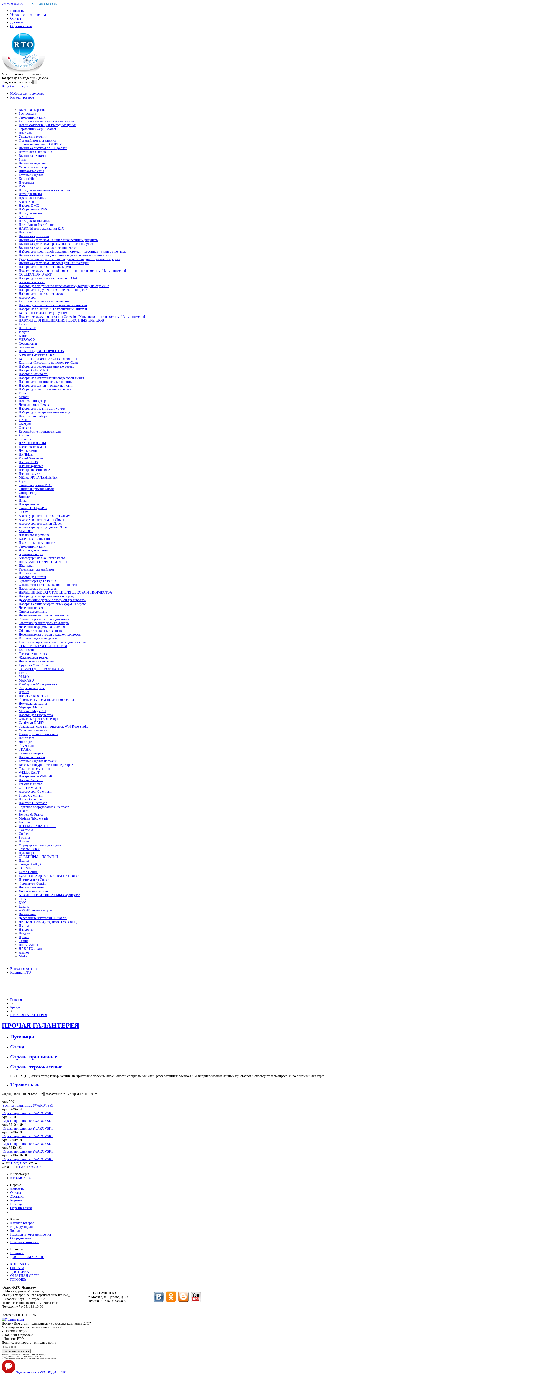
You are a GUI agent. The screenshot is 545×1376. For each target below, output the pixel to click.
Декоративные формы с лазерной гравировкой (52, 600)
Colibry (24, 833)
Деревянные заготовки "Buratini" (43, 918)
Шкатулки (26, 132)
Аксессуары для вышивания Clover (44, 516)
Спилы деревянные (33, 611)
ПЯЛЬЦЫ (26, 454)
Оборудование (20, 1238)
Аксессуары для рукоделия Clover (43, 527)
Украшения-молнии (33, 136)
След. (24, 1163)
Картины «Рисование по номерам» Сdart (48, 362)
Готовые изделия (31, 175)
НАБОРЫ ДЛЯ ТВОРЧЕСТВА (41, 351)
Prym (22, 159)
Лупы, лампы (28, 450)
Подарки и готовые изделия (30, 1234)
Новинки (17, 1253)
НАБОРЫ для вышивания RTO (42, 228)
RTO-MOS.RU (20, 1178)
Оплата (15, 18)
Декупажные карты (33, 703)
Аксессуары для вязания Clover (41, 519)
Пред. (15, 1163)
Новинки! (26, 232)
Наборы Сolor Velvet (33, 370)
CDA (22, 899)
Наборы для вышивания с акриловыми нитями (53, 305)
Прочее (24, 692)
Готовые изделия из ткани (38, 761)
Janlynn (24, 332)
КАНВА (25, 420)
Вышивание (27, 914)
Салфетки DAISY (31, 722)
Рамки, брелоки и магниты (38, 734)
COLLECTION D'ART (35, 274)
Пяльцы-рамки (29, 473)
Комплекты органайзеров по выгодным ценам (52, 642)
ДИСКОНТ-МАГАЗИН (27, 1257)
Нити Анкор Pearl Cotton (36, 224)
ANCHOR (26, 217)
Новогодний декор (32, 401)
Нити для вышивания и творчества (44, 190)
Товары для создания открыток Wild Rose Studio (53, 726)
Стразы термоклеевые (36, 1067)
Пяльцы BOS (28, 462)
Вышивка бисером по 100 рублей (43, 148)
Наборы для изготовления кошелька (45, 389)
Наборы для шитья (32, 577)
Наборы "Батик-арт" (33, 374)
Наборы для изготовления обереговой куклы (51, 378)
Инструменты (29, 504)
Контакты (17, 11)
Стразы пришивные (33, 1057)
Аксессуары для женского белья (42, 558)
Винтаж (24, 496)
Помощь (16, 1204)
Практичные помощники (37, 542)
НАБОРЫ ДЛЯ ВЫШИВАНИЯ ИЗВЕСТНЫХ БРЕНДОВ (61, 320)
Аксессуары (27, 201)
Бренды (15, 1007)
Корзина (16, 1200)
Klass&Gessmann (31, 458)
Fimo (22, 393)
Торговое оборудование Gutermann (44, 807)
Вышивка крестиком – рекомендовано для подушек (56, 244)
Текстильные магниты (35, 768)
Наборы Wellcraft (31, 780)
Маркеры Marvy (30, 707)
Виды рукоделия (22, 1227)
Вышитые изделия (32, 163)
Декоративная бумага (34, 404)
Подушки (26, 933)
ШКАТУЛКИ (28, 945)
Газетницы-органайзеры (36, 569)
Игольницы (27, 573)
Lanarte (24, 906)
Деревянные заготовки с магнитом (44, 615)
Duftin (23, 336)
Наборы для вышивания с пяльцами (45, 267)
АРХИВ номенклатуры (36, 910)
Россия (24, 435)
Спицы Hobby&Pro (33, 508)
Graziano (25, 427)
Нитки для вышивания (35, 152)
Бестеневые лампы (32, 447)
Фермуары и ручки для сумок (40, 845)
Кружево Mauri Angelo (35, 665)
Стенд (17, 1047)
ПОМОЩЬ (18, 1279)
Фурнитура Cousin (32, 883)
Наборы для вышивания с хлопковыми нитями (53, 309)
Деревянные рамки (32, 607)
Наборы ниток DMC (34, 209)
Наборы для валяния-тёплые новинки (46, 381)
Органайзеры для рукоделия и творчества (49, 584)
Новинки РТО (20, 972)
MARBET (26, 531)
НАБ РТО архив (31, 948)
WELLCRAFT (29, 772)
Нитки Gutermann (31, 799)
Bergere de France (31, 814)
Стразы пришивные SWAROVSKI (28, 1113)
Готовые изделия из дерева (38, 638)
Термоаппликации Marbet (37, 129)
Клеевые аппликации (34, 539)
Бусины (24, 837)
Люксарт (25, 742)
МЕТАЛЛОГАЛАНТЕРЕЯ (38, 477)
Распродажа (27, 113)
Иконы (24, 860)
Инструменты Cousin (34, 879)
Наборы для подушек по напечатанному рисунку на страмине (64, 286)
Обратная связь (21, 26)
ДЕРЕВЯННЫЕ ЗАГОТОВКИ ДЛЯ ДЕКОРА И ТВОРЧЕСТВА (65, 592)
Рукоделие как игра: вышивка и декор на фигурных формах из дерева (69, 259)
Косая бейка (27, 178)
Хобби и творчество (33, 891)
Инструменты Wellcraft (35, 776)
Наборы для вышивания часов (41, 293)
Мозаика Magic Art (32, 711)
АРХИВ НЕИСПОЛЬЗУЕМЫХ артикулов (49, 895)
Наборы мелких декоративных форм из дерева (52, 604)
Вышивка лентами (32, 155)
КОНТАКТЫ (20, 1264)
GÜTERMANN (30, 788)
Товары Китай (29, 849)
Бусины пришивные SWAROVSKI (28, 1105)
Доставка (17, 22)
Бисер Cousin (28, 872)
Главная (16, 999)
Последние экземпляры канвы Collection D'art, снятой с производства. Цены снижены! (82, 316)
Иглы (23, 500)
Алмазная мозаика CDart (36, 355)
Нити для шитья (30, 194)
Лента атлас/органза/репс (37, 661)
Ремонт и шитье (30, 784)
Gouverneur (27, 347)
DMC (23, 186)
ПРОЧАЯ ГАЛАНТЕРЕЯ (37, 826)
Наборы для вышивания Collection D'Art (48, 278)
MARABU (26, 680)
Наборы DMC (29, 205)
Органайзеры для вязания (37, 140)
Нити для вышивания (34, 221)
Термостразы (25, 1084)
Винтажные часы (31, 171)
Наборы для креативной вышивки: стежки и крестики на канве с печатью (72, 251)
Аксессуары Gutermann (35, 791)
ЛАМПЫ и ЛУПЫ (32, 443)
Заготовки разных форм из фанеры (44, 623)
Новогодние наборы (33, 416)
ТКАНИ (25, 749)
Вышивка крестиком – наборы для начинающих (54, 263)
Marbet (23, 956)
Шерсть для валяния (33, 696)
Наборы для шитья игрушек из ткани (46, 385)
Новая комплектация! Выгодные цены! (47, 125)
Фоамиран (26, 745)
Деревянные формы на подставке (43, 627)
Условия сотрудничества (28, 14)
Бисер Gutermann (31, 795)
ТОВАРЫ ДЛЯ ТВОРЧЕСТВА (41, 669)
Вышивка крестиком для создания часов (48, 247)
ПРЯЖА (25, 810)
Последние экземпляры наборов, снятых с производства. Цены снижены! (72, 270)
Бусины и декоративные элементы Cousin (49, 876)
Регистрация (19, 86)
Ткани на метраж (31, 753)
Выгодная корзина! (33, 110)
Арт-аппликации (31, 554)
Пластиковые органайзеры (38, 588)
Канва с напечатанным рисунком (43, 313)
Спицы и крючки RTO (35, 485)
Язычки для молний (33, 550)
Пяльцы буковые (31, 466)
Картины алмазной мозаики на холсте (46, 121)
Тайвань (25, 439)
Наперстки (26, 929)
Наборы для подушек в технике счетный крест (53, 290)
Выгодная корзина (23, 968)
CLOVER (26, 512)
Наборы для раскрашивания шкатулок (46, 412)
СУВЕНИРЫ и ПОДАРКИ (38, 856)
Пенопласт (26, 738)
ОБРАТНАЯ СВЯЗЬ (24, 1275)
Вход (5, 86)
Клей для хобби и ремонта (38, 684)
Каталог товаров (22, 97)
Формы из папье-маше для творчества (46, 699)
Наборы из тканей (32, 757)
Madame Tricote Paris (33, 818)
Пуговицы (26, 182)
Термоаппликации (32, 117)
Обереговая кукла (32, 688)
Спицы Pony (28, 493)
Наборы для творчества (27, 93)
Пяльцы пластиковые (34, 470)
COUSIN (25, 868)
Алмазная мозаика (32, 282)
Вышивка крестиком (34, 236)
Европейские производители (40, 431)
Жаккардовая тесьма (33, 657)
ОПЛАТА (17, 1268)
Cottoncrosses (28, 343)
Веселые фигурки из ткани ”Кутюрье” (46, 765)
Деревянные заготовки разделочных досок (50, 634)
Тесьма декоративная (34, 653)
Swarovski (26, 830)
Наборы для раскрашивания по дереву (46, 366)
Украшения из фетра (33, 167)
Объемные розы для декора (38, 719)
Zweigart (25, 424)
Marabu (24, 397)
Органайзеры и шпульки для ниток (44, 619)
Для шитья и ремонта (34, 535)
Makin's (24, 676)
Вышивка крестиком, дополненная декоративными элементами (65, 255)
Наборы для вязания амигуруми (42, 408)
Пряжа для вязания (32, 198)
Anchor (24, 952)
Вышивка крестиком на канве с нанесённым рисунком (58, 240)
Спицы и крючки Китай (36, 489)
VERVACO (27, 339)
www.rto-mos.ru (12, 3)
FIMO (23, 673)
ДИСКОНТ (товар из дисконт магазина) (48, 922)
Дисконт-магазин (31, 887)
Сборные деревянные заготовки (42, 630)
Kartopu (24, 822)
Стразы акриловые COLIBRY (40, 144)
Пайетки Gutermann (33, 803)
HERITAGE (27, 328)
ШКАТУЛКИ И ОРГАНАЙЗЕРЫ (43, 562)
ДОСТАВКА (19, 1272)
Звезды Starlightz (31, 864)
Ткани (23, 941)
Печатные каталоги (24, 1242)
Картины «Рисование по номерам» (44, 301)
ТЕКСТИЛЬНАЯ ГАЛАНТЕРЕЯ (43, 646)
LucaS (23, 324)
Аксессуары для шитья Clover (40, 523)
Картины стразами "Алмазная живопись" (49, 358)
